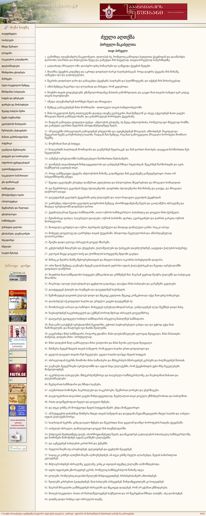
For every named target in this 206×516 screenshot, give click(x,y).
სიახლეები (8, 40)
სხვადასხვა (8, 240)
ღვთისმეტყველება (12, 169)
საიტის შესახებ (10, 253)
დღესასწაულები (11, 66)
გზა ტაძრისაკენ (10, 182)
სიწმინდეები (8, 221)
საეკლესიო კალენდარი (15, 59)
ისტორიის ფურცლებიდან (16, 162)
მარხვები (7, 79)
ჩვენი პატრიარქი (11, 117)
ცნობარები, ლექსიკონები (16, 233)
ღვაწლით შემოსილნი (14, 150)
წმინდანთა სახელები (13, 92)
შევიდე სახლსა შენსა (13, 111)
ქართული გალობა (12, 227)
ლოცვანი (7, 53)
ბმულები (6, 246)
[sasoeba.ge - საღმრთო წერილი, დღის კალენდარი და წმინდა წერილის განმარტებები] (18, 295)
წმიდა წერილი (10, 46)
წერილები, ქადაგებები (14, 130)
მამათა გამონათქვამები (15, 137)
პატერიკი (7, 143)
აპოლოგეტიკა (10, 201)
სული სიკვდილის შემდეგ (15, 85)
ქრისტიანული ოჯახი (13, 195)
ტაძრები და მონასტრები (15, 104)
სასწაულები (8, 188)
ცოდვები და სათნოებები (15, 156)
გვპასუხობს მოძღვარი (14, 124)
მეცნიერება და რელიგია (15, 208)
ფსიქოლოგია (9, 214)
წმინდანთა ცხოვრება (13, 72)
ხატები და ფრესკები (13, 98)
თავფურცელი (9, 33)
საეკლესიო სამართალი (15, 175)
